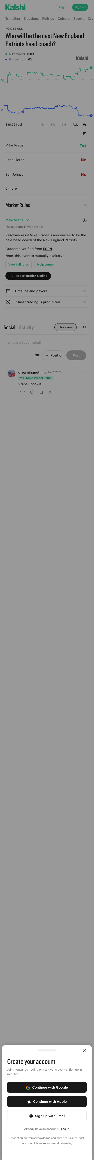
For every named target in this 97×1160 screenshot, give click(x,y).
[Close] (84, 1050)
